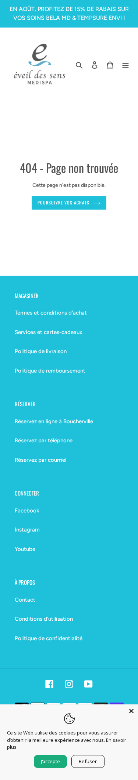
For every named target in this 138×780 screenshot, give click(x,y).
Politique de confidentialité (48, 638)
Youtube (25, 549)
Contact (25, 599)
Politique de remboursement (50, 370)
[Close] (131, 711)
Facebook (27, 510)
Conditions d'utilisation (44, 619)
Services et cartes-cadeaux (48, 332)
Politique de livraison (41, 351)
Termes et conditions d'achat (51, 312)
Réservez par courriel (40, 460)
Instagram (27, 529)
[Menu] (125, 65)
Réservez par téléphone (43, 440)
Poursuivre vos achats (63, 202)
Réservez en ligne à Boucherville (54, 421)
